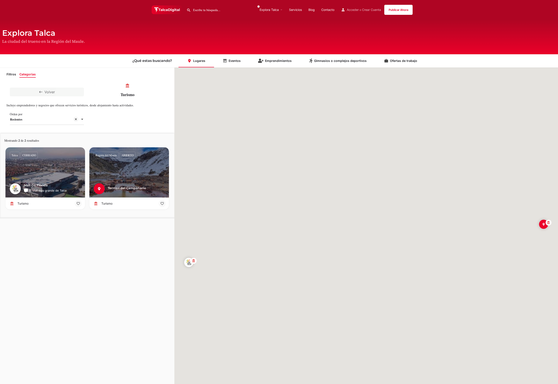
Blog (311, 10)
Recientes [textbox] (16, 119)
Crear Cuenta (371, 10)
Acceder (353, 10)
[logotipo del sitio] (167, 9)
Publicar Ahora (398, 10)
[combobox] (47, 119)
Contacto (327, 10)
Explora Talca (269, 10)
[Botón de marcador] (78, 203)
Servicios (295, 10)
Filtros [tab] (11, 74)
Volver (49, 92)
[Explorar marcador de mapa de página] (188, 262)
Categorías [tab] (27, 74)
